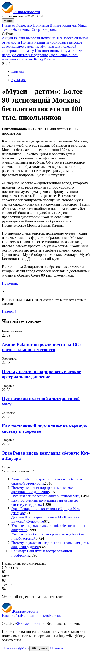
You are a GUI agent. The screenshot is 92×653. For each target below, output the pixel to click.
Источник (10, 283)
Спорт (37, 30)
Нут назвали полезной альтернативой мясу (45, 496)
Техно (7, 30)
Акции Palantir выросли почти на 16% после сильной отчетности (42, 347)
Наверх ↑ (9, 311)
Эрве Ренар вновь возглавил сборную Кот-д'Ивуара (40, 57)
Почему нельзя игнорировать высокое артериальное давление (41, 374)
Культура (69, 25)
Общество (24, 25)
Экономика (22, 30)
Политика (41, 25)
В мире (55, 25)
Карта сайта (11, 615)
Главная (8, 25)
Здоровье (50, 30)
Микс (82, 25)
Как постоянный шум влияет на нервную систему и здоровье (44, 53)
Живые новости (30, 623)
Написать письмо (35, 615)
